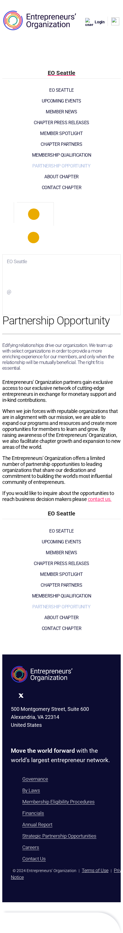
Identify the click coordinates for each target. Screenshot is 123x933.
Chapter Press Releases (61, 122)
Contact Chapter (62, 187)
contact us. (100, 499)
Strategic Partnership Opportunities (59, 836)
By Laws (31, 790)
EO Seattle (61, 90)
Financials (33, 813)
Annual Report (37, 824)
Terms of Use (95, 870)
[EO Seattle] (33, 214)
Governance (35, 779)
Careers (30, 847)
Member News (61, 111)
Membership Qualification (61, 155)
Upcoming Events (61, 101)
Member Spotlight (61, 133)
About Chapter (61, 176)
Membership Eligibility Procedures (58, 802)
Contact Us (34, 859)
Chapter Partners (61, 144)
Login (100, 22)
